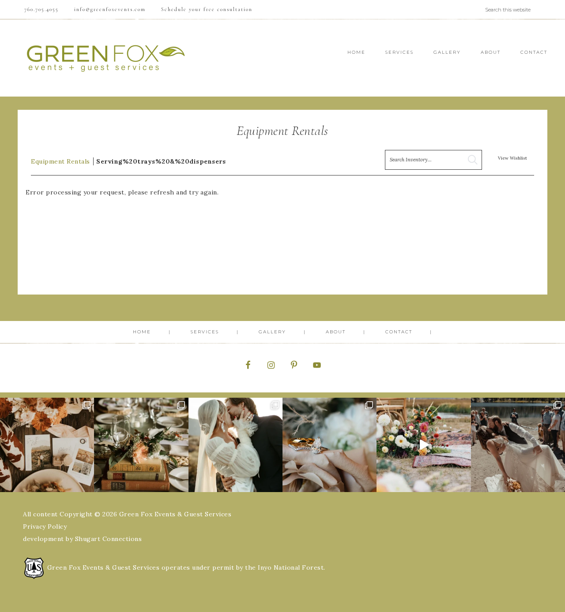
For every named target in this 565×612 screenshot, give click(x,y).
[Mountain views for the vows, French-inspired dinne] (141, 445)
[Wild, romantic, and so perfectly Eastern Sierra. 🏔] (47, 445)
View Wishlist (512, 158)
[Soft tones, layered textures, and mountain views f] (329, 445)
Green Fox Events (106, 58)
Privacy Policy (45, 526)
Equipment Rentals (60, 161)
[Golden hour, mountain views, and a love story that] (518, 445)
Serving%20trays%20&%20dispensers (161, 161)
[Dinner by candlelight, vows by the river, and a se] (424, 445)
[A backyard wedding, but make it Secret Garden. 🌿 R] (235, 445)
